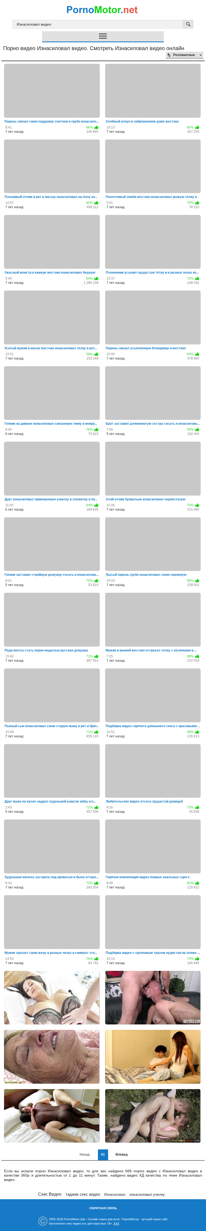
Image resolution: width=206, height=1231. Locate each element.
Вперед (122, 1154)
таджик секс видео (82, 1194)
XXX (116, 1223)
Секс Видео (49, 1194)
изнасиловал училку (147, 1194)
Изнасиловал (115, 1194)
